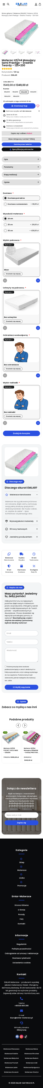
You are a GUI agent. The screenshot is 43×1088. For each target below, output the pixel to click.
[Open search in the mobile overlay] (8, 4)
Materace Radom (31, 1058)
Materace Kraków (11, 1053)
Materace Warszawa (11, 1049)
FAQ (21, 919)
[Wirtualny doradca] (21, 1022)
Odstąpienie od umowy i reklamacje (21, 953)
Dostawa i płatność (21, 958)
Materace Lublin (11, 1067)
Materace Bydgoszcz (32, 1067)
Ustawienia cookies (21, 962)
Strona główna (7, 13)
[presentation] (5, 280)
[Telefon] (21, 998)
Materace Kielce (32, 1049)
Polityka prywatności (21, 948)
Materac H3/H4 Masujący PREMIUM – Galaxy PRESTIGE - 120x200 (31, 751)
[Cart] (39, 4)
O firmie (21, 910)
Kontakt (21, 923)
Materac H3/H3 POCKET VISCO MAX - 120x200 (11, 750)
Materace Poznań (11, 1063)
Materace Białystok (11, 1058)
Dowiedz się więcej (13, 274)
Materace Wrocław (31, 1053)
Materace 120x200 (20, 13)
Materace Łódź (31, 1063)
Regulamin (21, 944)
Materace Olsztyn (32, 1072)
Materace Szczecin (11, 1072)
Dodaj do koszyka (21, 433)
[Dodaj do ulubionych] (38, 106)
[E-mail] (21, 1010)
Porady (21, 914)
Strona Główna (22, 905)
